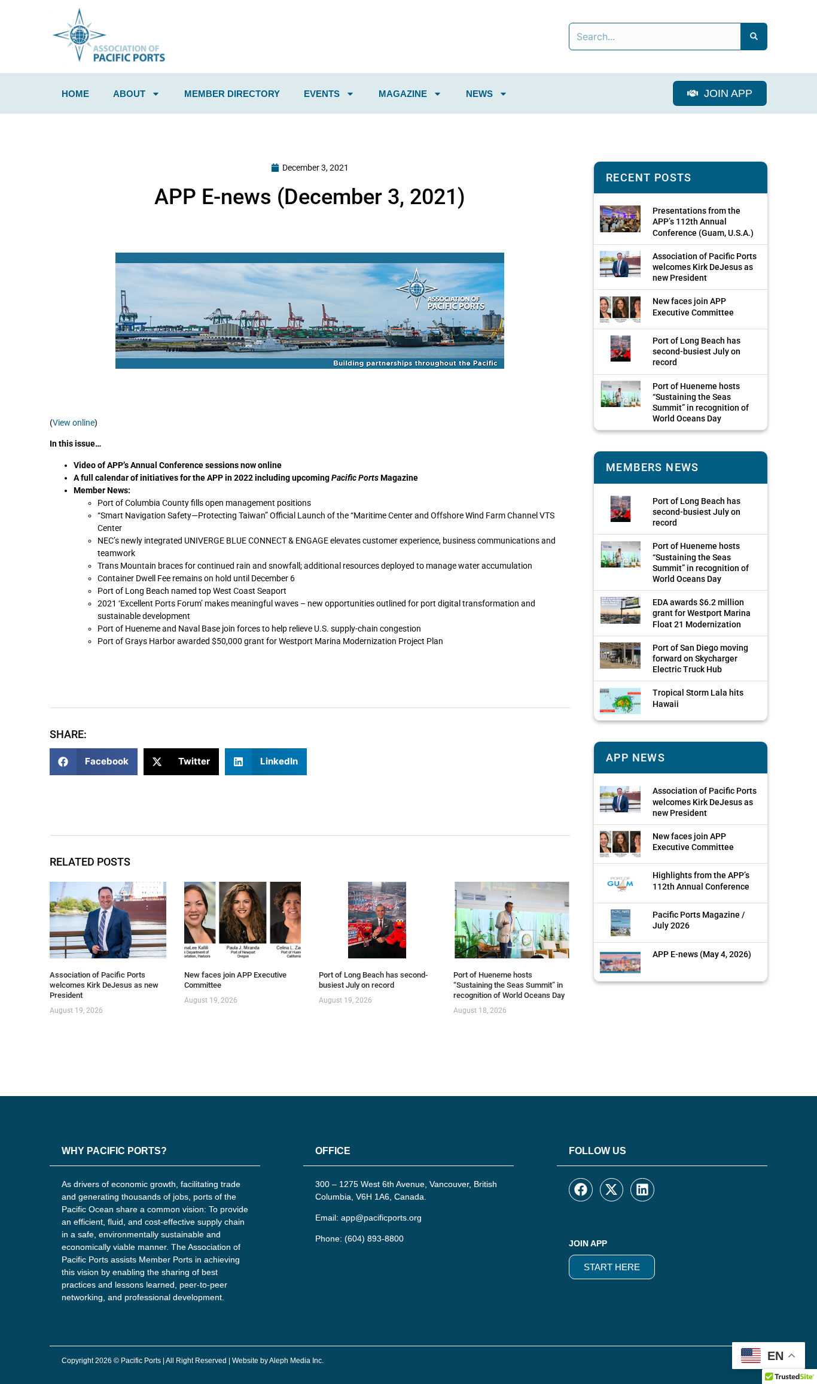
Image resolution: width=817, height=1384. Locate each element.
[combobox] (655, 36)
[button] (94, 761)
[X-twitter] (612, 1190)
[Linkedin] (642, 1190)
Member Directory (232, 94)
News (479, 94)
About (129, 94)
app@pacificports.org (381, 1217)
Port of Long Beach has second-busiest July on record (373, 980)
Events (322, 94)
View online (73, 422)
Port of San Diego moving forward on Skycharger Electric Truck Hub (700, 658)
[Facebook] (581, 1190)
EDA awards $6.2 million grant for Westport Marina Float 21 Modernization (702, 613)
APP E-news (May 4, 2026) (702, 954)
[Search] (754, 36)
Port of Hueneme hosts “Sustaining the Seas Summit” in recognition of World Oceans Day (509, 985)
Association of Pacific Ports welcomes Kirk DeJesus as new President (104, 985)
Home (75, 94)
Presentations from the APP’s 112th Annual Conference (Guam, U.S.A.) (703, 221)
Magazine (403, 94)
